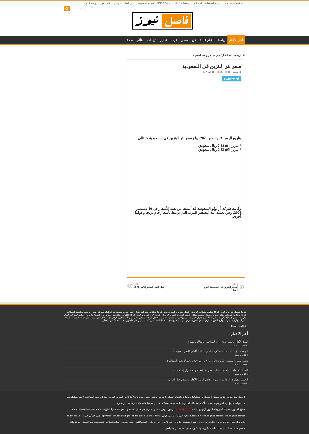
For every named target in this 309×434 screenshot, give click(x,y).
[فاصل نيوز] (164, 20)
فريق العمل (129, 3)
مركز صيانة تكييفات (141, 409)
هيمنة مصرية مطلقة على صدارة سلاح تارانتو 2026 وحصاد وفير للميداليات (207, 360)
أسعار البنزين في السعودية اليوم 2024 (221, 287)
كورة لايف (167, 422)
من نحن (117, 3)
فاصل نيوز (105, 3)
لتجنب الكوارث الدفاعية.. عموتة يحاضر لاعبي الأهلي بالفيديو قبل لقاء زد (207, 379)
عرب (174, 40)
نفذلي (105, 320)
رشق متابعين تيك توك (162, 409)
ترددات (151, 40)
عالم (140, 40)
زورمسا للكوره (90, 3)
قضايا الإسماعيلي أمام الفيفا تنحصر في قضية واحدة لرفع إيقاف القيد (209, 370)
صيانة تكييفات (123, 409)
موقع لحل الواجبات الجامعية (173, 317)
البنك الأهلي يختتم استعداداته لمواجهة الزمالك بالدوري (217, 341)
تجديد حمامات (164, 320)
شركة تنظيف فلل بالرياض (233, 312)
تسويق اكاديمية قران (172, 415)
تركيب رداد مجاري (181, 320)
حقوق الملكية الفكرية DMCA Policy (173, 3)
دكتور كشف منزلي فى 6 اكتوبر (140, 320)
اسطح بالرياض (225, 317)
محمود (235, 72)
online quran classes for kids (146, 415)
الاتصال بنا (197, 3)
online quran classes (213, 415)
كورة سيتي (191, 428)
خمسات (120, 320)
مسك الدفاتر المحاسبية (221, 428)
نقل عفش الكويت (81, 317)
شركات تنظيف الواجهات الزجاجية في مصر (111, 317)
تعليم (163, 40)
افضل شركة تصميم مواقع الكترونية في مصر (113, 312)
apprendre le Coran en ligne (116, 415)
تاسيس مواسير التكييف (93, 422)
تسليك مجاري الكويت (221, 320)
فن (194, 40)
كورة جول (203, 428)
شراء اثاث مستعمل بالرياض (202, 317)
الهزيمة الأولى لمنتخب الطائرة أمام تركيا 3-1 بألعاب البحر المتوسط (210, 351)
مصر (185, 40)
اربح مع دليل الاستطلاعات (148, 422)
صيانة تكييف (109, 409)
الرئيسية (238, 55)
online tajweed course (82, 409)
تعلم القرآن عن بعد (91, 415)
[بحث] (67, 8)
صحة (129, 40)
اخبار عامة (207, 40)
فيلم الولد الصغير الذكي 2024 (149, 285)
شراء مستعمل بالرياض (185, 422)
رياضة (221, 40)
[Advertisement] (185, 109)
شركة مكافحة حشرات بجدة (233, 314)
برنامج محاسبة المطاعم (78, 312)
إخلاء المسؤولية (212, 3)
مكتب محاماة (127, 422)
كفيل (112, 320)
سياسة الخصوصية (146, 3)
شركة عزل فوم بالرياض (148, 314)
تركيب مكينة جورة (200, 320)
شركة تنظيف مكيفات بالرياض (205, 312)
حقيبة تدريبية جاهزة (174, 428)
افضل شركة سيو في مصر (146, 317)
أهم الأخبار (236, 40)
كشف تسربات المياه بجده (176, 312)
